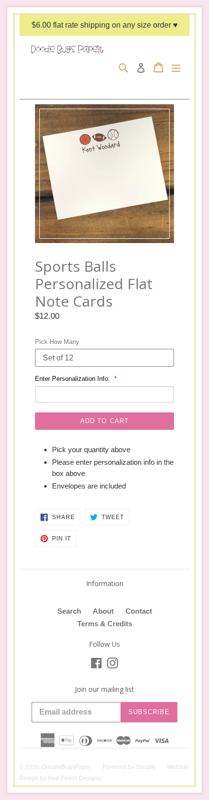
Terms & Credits (104, 624)
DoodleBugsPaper (66, 767)
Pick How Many (57, 341)
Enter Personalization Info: (73, 378)
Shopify (146, 767)
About (103, 611)
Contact (138, 611)
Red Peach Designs (74, 778)
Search (69, 611)
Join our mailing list (104, 690)
